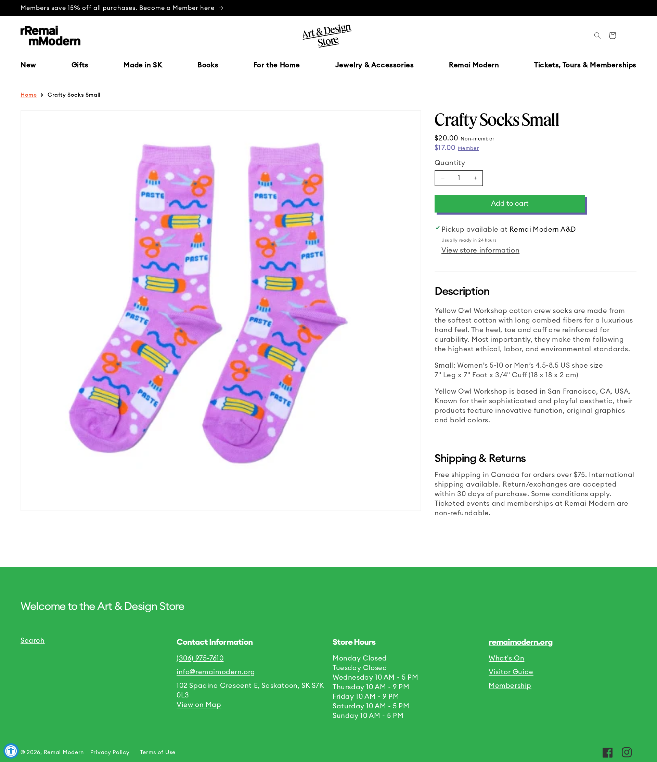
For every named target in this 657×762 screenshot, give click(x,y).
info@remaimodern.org (216, 672)
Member (468, 148)
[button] (80, 65)
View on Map (199, 705)
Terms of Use (158, 752)
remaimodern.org (521, 642)
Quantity (450, 163)
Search (33, 640)
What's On (506, 658)
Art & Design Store (326, 34)
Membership (510, 685)
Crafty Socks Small (74, 95)
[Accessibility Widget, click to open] (11, 751)
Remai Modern (64, 752)
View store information (480, 250)
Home (29, 95)
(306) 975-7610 (200, 658)
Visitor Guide (511, 672)
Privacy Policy (110, 752)
